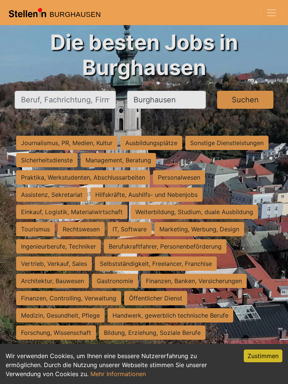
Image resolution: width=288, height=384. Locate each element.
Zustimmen (263, 356)
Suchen (245, 99)
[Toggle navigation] (271, 12)
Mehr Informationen (118, 374)
